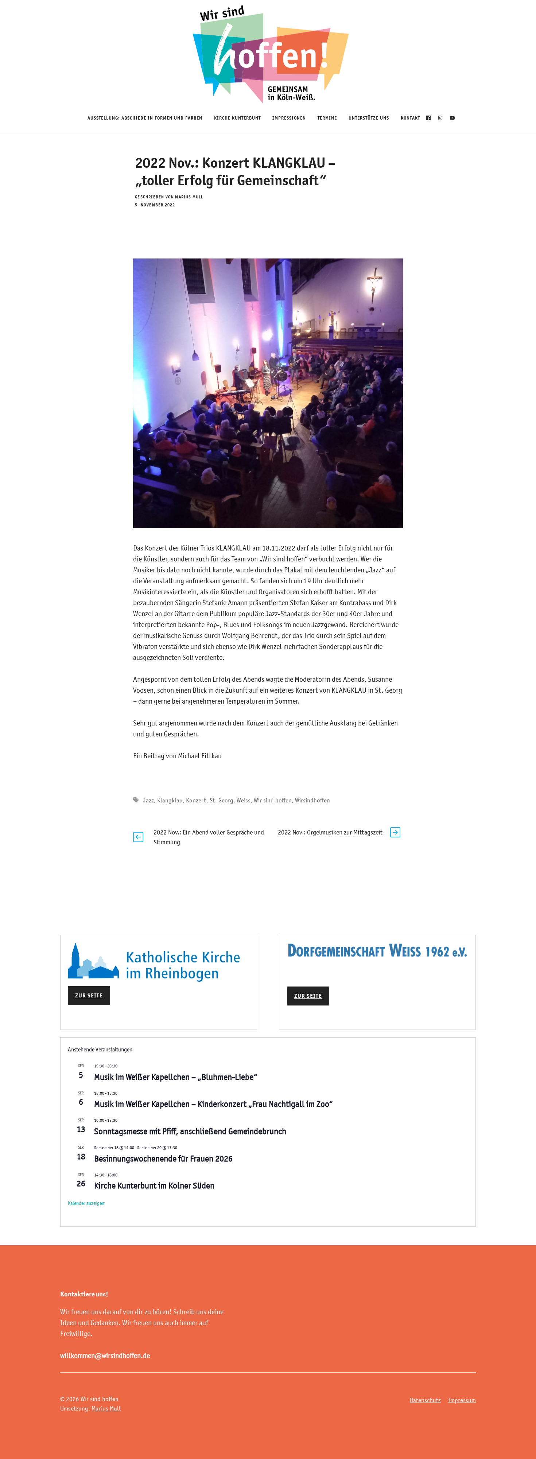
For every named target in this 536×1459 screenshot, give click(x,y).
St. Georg (221, 800)
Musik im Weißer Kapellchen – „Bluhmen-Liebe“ (175, 1077)
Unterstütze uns (369, 118)
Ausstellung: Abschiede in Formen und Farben (145, 118)
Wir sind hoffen (273, 800)
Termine (327, 118)
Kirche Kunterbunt (237, 118)
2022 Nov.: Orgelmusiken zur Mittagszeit (330, 832)
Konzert (196, 800)
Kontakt (410, 118)
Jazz (148, 800)
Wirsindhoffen (312, 800)
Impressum (462, 1400)
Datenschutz (425, 1400)
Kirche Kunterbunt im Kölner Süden (154, 1185)
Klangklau (170, 800)
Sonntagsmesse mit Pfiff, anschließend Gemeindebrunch (190, 1131)
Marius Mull (106, 1408)
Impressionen (289, 118)
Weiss (243, 800)
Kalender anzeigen (86, 1203)
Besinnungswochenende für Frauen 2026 (163, 1158)
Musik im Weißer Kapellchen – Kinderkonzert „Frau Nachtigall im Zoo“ (213, 1104)
